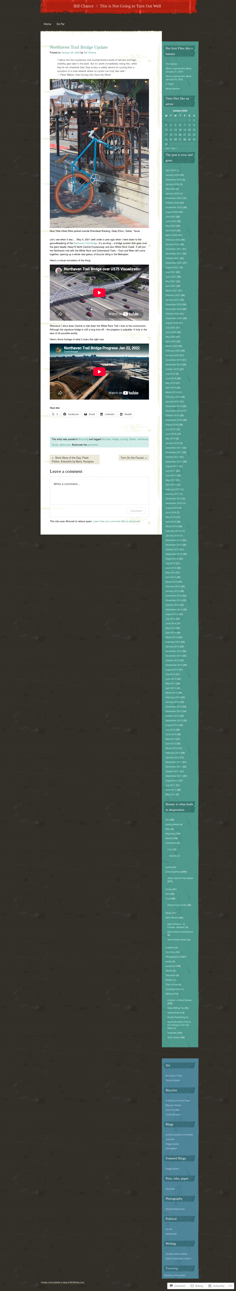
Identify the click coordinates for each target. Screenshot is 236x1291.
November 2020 (174, 308)
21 (184, 134)
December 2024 (174, 179)
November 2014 (174, 600)
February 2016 (173, 530)
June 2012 (171, 734)
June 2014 (171, 623)
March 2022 (172, 234)
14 (184, 129)
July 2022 (170, 216)
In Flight (169, 83)
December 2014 (174, 595)
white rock (65, 444)
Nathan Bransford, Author (178, 1258)
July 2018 (170, 429)
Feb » (174, 148)
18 (171, 134)
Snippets (171, 1032)
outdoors (170, 947)
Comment (136, 510)
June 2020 (171, 332)
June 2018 (171, 433)
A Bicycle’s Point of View (178, 1100)
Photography (172, 956)
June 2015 (171, 567)
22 (189, 134)
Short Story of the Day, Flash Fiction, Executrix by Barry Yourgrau (73, 459)
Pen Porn (170, 952)
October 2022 (172, 202)
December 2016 (174, 498)
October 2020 (172, 313)
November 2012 (174, 711)
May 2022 (171, 225)
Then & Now (172, 984)
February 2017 (173, 489)
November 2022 (174, 198)
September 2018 (174, 419)
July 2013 (170, 674)
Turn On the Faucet (134, 457)
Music (168, 912)
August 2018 (172, 424)
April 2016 (171, 521)
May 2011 (171, 794)
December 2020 (174, 304)
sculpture (170, 965)
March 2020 (172, 345)
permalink (93, 444)
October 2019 (172, 369)
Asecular (170, 1139)
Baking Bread (172, 824)
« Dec (167, 148)
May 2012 (171, 738)
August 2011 (172, 780)
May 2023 (171, 188)
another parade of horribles (179, 1134)
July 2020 (170, 327)
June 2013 (171, 678)
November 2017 (174, 452)
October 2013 (172, 660)
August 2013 (172, 669)
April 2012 (171, 743)
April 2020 (171, 341)
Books (169, 838)
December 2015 (174, 540)
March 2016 (172, 526)
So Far (61, 24)
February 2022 (173, 239)
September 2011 (174, 775)
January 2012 (172, 757)
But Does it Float (174, 1075)
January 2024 (172, 184)
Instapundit (171, 1233)
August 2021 (172, 267)
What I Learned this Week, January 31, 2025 (179, 70)
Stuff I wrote (173, 1037)
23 (194, 134)
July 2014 (170, 618)
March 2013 (172, 692)
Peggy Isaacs (172, 1143)
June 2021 (171, 276)
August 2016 (172, 507)
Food (168, 898)
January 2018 (172, 443)
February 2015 (173, 586)
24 (166, 139)
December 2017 (174, 447)
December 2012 (174, 706)
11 (171, 129)
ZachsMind (171, 1148)
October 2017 (172, 456)
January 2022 (172, 244)
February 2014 (173, 641)
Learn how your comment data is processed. (117, 521)
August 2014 (172, 614)
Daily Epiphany (173, 871)
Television (171, 975)
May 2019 (171, 382)
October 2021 (172, 258)
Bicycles (106, 439)
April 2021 (171, 285)
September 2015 (174, 553)
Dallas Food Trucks (177, 904)
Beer (168, 828)
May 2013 (171, 683)
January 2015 (172, 590)
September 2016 (174, 503)
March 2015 (172, 581)
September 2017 (174, 461)
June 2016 (171, 512)
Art (167, 819)
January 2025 (172, 174)
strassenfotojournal (175, 1208)
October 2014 (172, 604)
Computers (171, 842)
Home (47, 24)
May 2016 (171, 516)
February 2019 (173, 396)
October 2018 (172, 415)
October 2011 (172, 771)
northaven (142, 439)
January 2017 (172, 493)
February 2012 (173, 752)
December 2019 (174, 359)
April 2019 (171, 387)
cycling (124, 439)
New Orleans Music (177, 939)
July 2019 (170, 373)
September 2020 (174, 318)
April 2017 (171, 484)
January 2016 (172, 535)
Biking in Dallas (173, 1105)
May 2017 (171, 479)
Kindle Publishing (176, 1017)
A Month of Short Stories (179, 1000)
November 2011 (174, 766)
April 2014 (171, 632)
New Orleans (172, 917)
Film (168, 893)
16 (194, 129)
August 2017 (172, 466)
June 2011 (171, 789)
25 (171, 139)
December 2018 (174, 406)
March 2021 (172, 290)
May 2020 (171, 336)
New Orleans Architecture (180, 931)
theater (169, 979)
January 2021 (172, 299)
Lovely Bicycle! (173, 1114)
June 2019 (171, 378)
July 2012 (170, 729)
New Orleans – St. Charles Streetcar (176, 925)
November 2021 (174, 253)
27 (180, 139)
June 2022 (171, 221)
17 (166, 134)
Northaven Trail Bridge (85, 243)
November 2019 (174, 364)
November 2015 (174, 544)
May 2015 (171, 572)
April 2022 (171, 230)
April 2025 (171, 170)
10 (166, 129)
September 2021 (174, 262)
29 (189, 139)
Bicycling (83, 439)
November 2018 (174, 410)
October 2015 (172, 549)
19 (175, 134)
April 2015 (171, 577)
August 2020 (172, 322)
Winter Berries (173, 88)
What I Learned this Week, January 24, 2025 (179, 78)
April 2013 (171, 688)
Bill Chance (83, 6)
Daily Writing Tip (175, 1007)
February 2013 (173, 697)
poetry (169, 961)
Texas (55, 444)
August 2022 (172, 211)
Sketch (169, 970)
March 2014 (172, 637)
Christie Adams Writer (176, 1253)
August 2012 (172, 724)
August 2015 (172, 558)
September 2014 (174, 609)
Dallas (132, 439)
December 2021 (174, 248)
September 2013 (174, 664)
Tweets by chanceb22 (174, 1275)
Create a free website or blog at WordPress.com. (63, 1282)
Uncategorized (173, 989)
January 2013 (172, 701)
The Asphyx (171, 63)
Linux (170, 849)
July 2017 (170, 470)
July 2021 (170, 271)
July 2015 (170, 563)
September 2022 (174, 207)
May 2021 (171, 281)
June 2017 (171, 475)
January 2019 (172, 401)
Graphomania (174, 1012)
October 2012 (172, 715)
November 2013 (174, 655)
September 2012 (174, 720)
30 (194, 139)
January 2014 (172, 646)
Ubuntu (173, 855)
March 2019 (172, 392)
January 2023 (172, 193)
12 (175, 129)
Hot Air (169, 1229)
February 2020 (173, 350)
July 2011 (170, 785)
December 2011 (174, 761)
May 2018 (171, 438)
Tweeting (172, 1268)
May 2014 (171, 627)
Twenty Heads (173, 1080)
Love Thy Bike (173, 1109)
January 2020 (172, 355)
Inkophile (170, 1188)
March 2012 (172, 748)
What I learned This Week (180, 878)
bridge (115, 439)
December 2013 (174, 651)
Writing (169, 993)
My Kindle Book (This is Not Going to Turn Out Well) (179, 1025)
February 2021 (173, 295)
